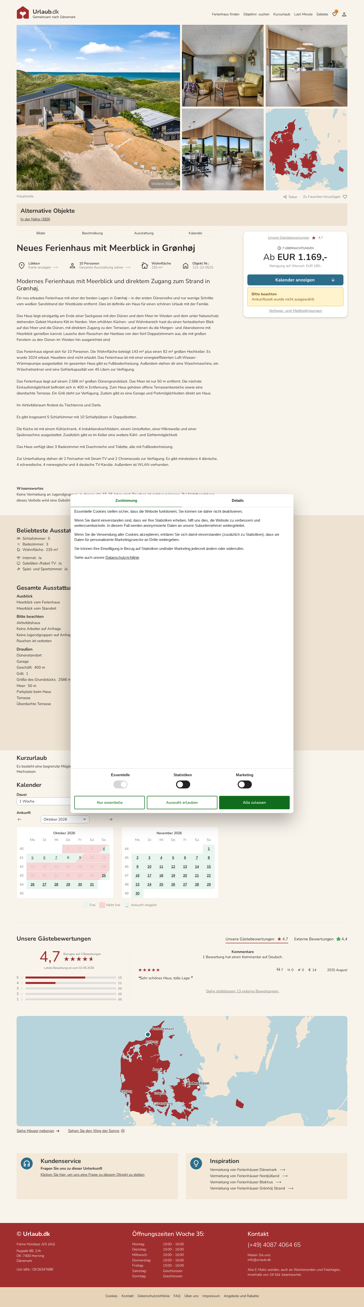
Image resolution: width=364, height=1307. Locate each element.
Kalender (195, 233)
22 (209, 875)
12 (173, 866)
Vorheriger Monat (20, 819)
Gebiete (322, 14)
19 (173, 875)
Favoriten (336, 11)
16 (137, 875)
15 (209, 866)
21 (197, 875)
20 (185, 875)
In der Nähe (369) (35, 219)
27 (44, 884)
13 (185, 866)
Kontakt (128, 1296)
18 (161, 875)
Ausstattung (144, 233)
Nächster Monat (111, 819)
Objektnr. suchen (256, 14)
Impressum (211, 1296)
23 (137, 884)
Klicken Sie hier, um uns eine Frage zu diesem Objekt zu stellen (93, 1174)
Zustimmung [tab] (126, 500)
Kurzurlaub (281, 14)
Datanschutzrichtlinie (122, 557)
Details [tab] (238, 500)
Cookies (111, 1296)
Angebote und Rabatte (241, 1296)
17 (149, 875)
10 (149, 866)
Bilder (40, 233)
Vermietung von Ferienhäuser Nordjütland (244, 1175)
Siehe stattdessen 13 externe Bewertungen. (242, 991)
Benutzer (344, 14)
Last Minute (303, 14)
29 (68, 884)
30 (80, 884)
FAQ (177, 1296)
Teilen (292, 197)
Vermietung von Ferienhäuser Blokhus (241, 1182)
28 (56, 884)
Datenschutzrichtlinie (154, 1296)
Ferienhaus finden (225, 14)
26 (32, 884)
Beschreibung (92, 233)
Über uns (191, 1296)
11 (161, 866)
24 (149, 884)
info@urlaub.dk (259, 1259)
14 (197, 866)
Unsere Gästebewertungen (288, 238)
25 (104, 875)
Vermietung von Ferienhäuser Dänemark (243, 1169)
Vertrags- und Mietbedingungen (295, 310)
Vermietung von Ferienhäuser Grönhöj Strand (247, 1188)
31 (92, 884)
